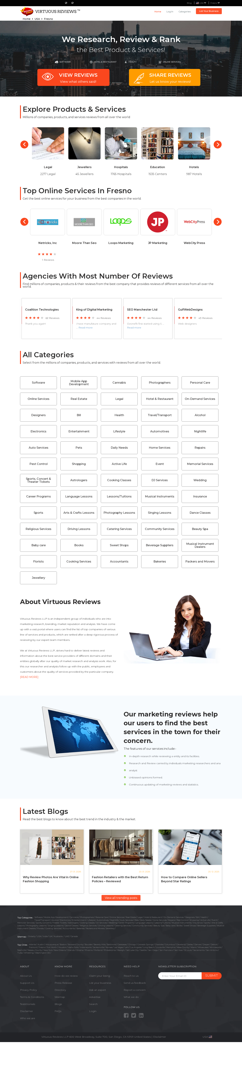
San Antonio (212, 950)
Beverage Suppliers (159, 545)
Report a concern (135, 990)
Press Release (63, 982)
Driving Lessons (78, 529)
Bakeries (159, 561)
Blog (189, 3)
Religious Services (38, 529)
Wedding (200, 480)
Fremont (33, 947)
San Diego (153, 950)
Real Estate (79, 399)
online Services (172, 62)
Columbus (170, 944)
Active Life (119, 464)
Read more (85, 327)
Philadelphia (110, 950)
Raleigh (121, 950)
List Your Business (208, 11)
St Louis (188, 950)
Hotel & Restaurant (105, 62)
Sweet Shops (119, 545)
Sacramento (198, 950)
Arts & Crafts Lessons (78, 512)
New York (48, 950)
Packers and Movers (200, 561)
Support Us (27, 982)
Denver (197, 944)
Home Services (159, 447)
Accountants (119, 561)
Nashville (21, 950)
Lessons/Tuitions (119, 496)
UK (50, 936)
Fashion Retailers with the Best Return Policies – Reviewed (120, 879)
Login (92, 1011)
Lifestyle (119, 431)
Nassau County (35, 950)
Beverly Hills (99, 944)
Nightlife (200, 431)
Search (93, 1004)
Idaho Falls (73, 947)
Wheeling (28, 953)
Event (160, 464)
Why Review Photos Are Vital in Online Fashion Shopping (51, 879)
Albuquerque (52, 944)
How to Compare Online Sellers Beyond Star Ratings (184, 879)
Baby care (38, 545)
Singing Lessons (159, 512)
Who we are (27, 1018)
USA (39, 936)
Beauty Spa (200, 529)
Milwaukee (203, 947)
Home (157, 11)
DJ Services (159, 480)
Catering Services (119, 529)
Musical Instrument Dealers (200, 545)
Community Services (160, 529)
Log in (170, 11)
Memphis (170, 947)
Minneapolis (215, 947)
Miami (193, 947)
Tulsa (19, 953)
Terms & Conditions (32, 997)
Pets (78, 447)
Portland (98, 950)
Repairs (200, 447)
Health (132, 62)
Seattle (143, 950)
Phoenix (89, 950)
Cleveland (180, 944)
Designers (38, 415)
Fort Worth (52, 947)
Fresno (214, 3)
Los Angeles (136, 947)
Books (79, 545)
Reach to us (131, 975)
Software (65, 62)
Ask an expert (97, 990)
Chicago (132, 944)
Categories (185, 11)
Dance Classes (200, 512)
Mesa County (183, 947)
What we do (131, 997)
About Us (26, 975)
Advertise (94, 997)
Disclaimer (26, 1011)
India (45, 936)
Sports (38, 512)
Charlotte (159, 944)
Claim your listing (99, 975)
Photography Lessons (119, 512)
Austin (41, 944)
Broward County (75, 944)
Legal (119, 399)
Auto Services (38, 447)
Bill (79, 415)
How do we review (66, 975)
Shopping (79, 464)
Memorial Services (200, 464)
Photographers (160, 382)
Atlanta (32, 944)
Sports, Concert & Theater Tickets (38, 480)
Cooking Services (78, 561)
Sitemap (60, 997)
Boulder (88, 944)
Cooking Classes (119, 480)
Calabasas (122, 944)
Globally (31, 936)
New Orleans (60, 950)
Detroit (214, 944)
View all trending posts (121, 898)
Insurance (200, 496)
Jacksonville (98, 947)
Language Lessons (78, 496)
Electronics (38, 431)
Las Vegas (118, 947)
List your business (100, 982)
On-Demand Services (200, 399)
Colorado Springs (145, 944)
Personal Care (200, 382)
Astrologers (78, 480)
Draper (206, 944)
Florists (38, 561)
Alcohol (200, 415)
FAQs (58, 1011)
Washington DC (42, 953)
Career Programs (38, 496)
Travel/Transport (160, 415)
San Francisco (166, 950)
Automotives (159, 431)
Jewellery (38, 577)
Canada (74, 936)
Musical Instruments (159, 496)
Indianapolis (85, 947)
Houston (62, 947)
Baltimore (111, 944)
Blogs (58, 1004)
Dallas (190, 944)
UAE (67, 936)
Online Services (38, 399)
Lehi (127, 947)
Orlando (71, 950)
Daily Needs (119, 447)
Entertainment (78, 431)
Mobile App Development (79, 383)
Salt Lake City (132, 950)
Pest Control (38, 464)
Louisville (160, 947)
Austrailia (58, 936)
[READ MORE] (29, 677)
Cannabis (119, 382)
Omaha (79, 950)
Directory (60, 990)
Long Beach (148, 947)
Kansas (109, 947)
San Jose (178, 950)
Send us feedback (135, 982)
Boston (63, 944)
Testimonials (27, 1004)
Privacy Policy (28, 990)
